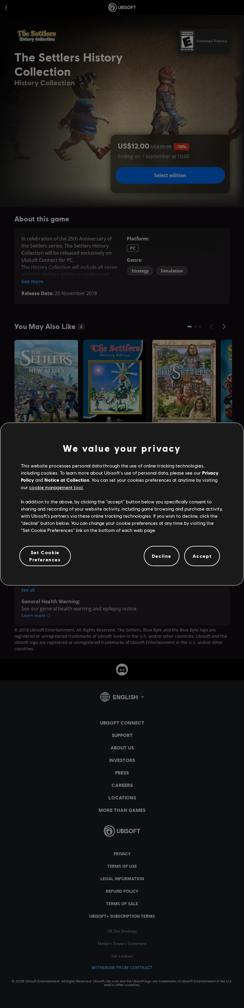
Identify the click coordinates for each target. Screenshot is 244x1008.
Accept (202, 556)
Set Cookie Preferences (45, 555)
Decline (161, 556)
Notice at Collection (66, 480)
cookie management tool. (56, 487)
